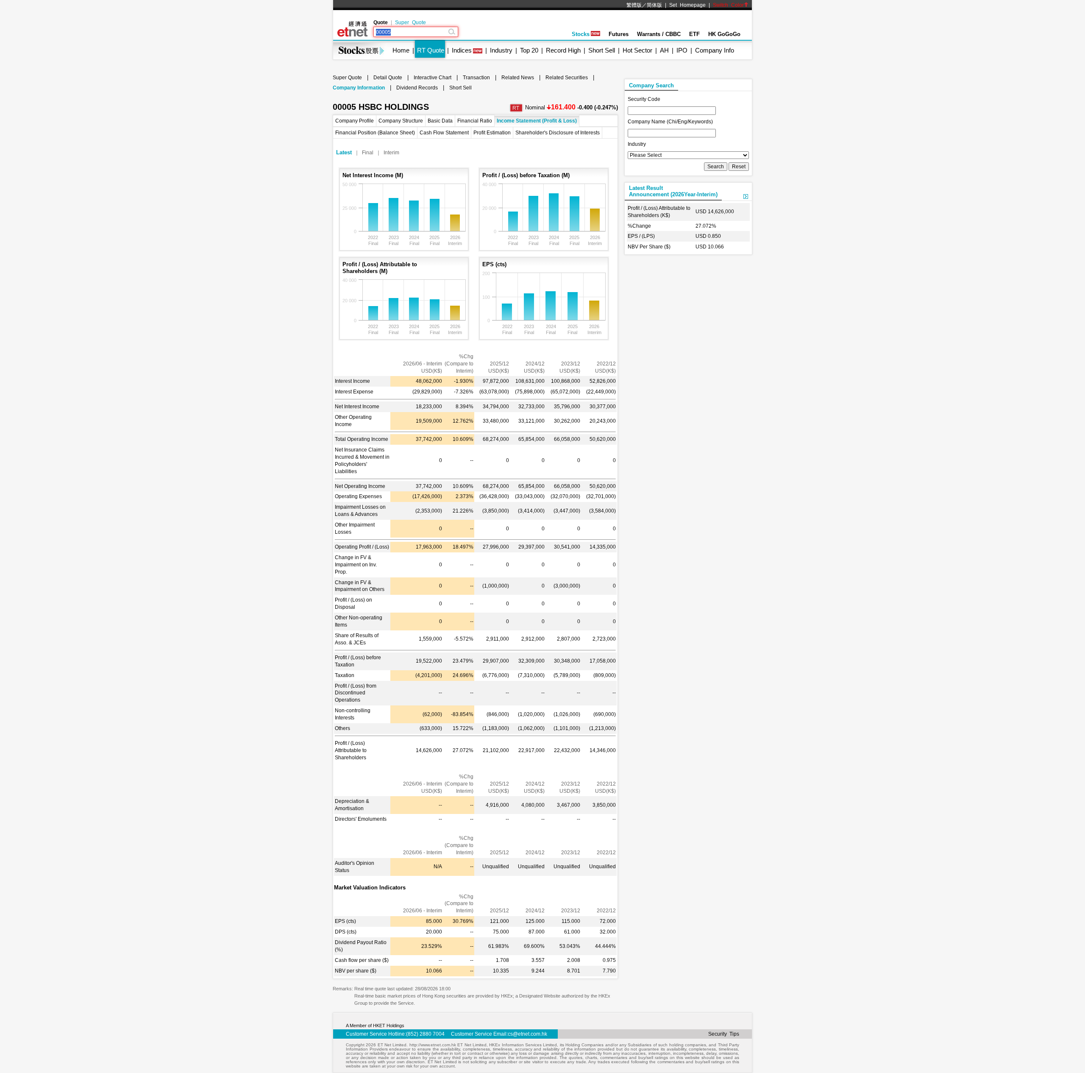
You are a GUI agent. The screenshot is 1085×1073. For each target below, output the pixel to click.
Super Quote (410, 22)
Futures (619, 34)
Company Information (359, 88)
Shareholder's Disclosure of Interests (557, 133)
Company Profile (354, 121)
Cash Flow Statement (444, 133)
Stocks (581, 34)
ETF (694, 34)
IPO (681, 50)
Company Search (651, 85)
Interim (391, 153)
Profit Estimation (492, 133)
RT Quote (430, 50)
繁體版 (634, 5)
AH (664, 50)
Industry (501, 50)
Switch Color (728, 5)
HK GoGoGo (724, 34)
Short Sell (601, 50)
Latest (344, 152)
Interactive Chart (432, 78)
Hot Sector (637, 50)
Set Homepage (687, 5)
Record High (563, 50)
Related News (517, 78)
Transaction (476, 78)
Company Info (714, 50)
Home (400, 50)
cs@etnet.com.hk (527, 1034)
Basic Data (440, 121)
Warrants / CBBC (659, 34)
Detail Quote (387, 78)
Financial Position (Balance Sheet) (375, 133)
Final (367, 153)
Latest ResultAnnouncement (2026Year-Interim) (673, 191)
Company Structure (400, 121)
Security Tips (723, 1034)
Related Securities (566, 78)
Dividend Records (417, 88)
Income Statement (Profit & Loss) (537, 121)
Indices (462, 50)
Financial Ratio (474, 121)
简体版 (654, 5)
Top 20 (529, 50)
